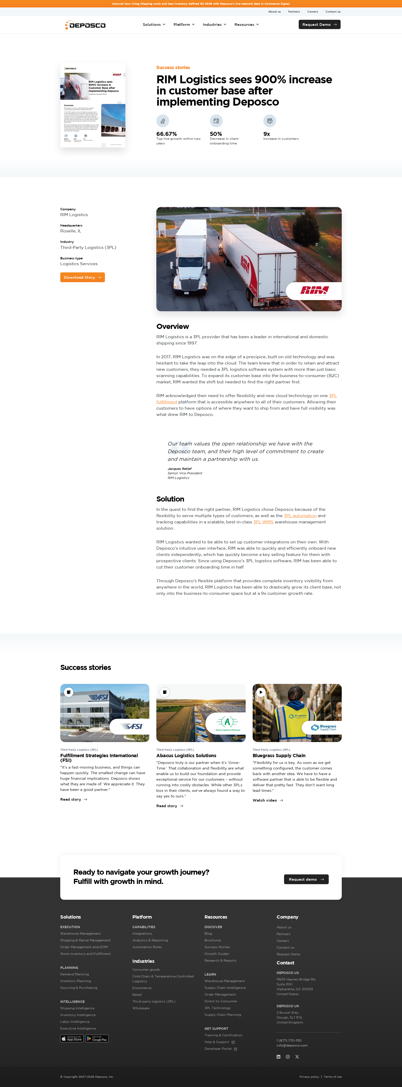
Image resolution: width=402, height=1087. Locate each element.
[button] (92, 918)
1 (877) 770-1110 (289, 1040)
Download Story (79, 277)
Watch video (265, 800)
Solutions (152, 24)
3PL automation (300, 515)
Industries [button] (212, 24)
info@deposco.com (292, 1045)
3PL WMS (263, 521)
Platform (182, 24)
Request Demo (316, 24)
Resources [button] (244, 24)
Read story (70, 799)
